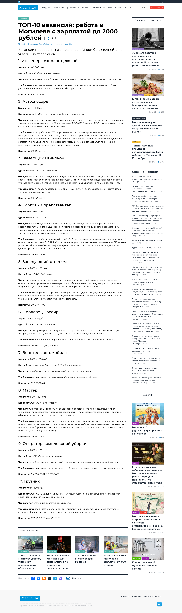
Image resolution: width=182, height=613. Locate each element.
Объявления (58, 8)
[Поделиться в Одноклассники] (44, 578)
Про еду (148, 95)
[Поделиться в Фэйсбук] (33, 578)
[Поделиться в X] (49, 578)
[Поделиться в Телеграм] (55, 578)
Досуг (135, 423)
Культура (136, 558)
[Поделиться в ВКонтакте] (38, 578)
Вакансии (23, 18)
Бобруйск (46, 8)
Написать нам (78, 578)
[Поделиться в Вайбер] (60, 578)
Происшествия (72, 8)
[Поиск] (161, 1)
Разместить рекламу (152, 597)
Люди (109, 8)
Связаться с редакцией (130, 597)
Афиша (143, 512)
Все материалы (157, 8)
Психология (138, 49)
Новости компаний (123, 8)
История (85, 8)
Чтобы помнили (98, 8)
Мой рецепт (137, 95)
